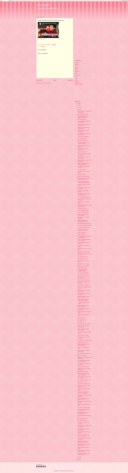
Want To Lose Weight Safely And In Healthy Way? (83, 146)
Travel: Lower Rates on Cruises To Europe (83, 448)
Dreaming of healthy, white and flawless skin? (83, 149)
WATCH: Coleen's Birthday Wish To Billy (84, 405)
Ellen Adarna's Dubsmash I (82, 420)
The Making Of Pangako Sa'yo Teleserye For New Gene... (82, 230)
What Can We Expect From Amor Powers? (83, 185)
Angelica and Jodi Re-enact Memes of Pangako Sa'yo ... (84, 369)
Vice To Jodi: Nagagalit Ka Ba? (83, 366)
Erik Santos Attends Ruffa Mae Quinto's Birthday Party (83, 117)
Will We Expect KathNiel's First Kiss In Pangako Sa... (84, 294)
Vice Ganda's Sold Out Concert (83, 274)
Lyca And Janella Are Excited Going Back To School (84, 134)
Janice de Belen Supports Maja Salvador (83, 191)
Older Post (70, 80)
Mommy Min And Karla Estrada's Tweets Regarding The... (83, 163)
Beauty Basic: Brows (81, 317)
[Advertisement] (54, 12)
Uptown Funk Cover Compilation (83, 285)
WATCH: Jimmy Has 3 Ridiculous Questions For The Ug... (83, 398)
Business (76, 80)
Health (76, 77)
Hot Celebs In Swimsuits (81, 208)
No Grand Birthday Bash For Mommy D (84, 416)
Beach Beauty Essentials (81, 319)
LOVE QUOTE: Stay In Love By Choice (83, 261)
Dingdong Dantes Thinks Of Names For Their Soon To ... (83, 194)
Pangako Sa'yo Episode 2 (81, 151)
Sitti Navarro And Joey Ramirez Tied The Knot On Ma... (84, 125)
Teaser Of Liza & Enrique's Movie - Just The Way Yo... (83, 277)
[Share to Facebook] (54, 44)
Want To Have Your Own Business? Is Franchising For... (84, 377)
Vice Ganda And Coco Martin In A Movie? (83, 202)
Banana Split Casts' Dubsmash (82, 371)
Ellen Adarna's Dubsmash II (82, 418)
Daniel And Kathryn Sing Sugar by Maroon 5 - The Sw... (83, 297)
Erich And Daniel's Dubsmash (82, 272)
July (78, 105)
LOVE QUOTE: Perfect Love (82, 258)
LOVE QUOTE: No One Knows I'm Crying (83, 246)
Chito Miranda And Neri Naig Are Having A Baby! (83, 157)
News (76, 66)
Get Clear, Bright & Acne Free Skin (83, 379)
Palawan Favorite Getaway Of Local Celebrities (83, 243)
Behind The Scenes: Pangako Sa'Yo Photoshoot (83, 282)
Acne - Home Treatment (81, 169)
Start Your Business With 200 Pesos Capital (83, 389)
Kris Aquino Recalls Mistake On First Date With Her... (84, 188)
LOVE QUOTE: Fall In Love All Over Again (84, 249)
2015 (77, 103)
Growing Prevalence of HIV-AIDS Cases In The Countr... (83, 410)
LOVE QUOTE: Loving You (82, 256)
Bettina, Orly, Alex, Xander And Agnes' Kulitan (83, 326)
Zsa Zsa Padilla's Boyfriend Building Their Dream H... (84, 154)
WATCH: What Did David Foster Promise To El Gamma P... (83, 392)
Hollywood (77, 71)
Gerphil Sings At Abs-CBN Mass (83, 265)
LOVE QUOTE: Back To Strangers (83, 251)
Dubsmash (77, 64)
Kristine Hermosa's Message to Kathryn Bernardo (83, 214)
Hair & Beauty (77, 75)
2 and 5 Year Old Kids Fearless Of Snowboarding (83, 309)
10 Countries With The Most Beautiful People (84, 332)
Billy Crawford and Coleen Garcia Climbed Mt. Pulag (83, 454)
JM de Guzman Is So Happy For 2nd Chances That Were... (84, 179)
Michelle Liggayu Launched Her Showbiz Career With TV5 (83, 300)
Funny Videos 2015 (80, 321)
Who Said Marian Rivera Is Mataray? (84, 223)
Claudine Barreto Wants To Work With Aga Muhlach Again (84, 205)
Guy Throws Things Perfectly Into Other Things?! (83, 351)
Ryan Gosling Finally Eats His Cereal (84, 353)
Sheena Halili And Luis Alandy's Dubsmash (83, 218)
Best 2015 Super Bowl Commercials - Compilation (84, 337)
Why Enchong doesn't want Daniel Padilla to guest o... (83, 451)
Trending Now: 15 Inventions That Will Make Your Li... (83, 386)
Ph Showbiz (43, 46)
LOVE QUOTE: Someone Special (83, 227)
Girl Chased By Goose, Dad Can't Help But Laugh (83, 128)
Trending (76, 67)
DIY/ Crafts (77, 82)
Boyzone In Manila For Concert (83, 212)
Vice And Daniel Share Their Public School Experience (83, 237)
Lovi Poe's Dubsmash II (81, 232)
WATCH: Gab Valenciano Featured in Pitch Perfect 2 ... (84, 438)
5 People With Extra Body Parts (83, 210)
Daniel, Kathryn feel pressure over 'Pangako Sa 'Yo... (83, 429)
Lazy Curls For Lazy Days (82, 381)
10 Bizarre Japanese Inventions (82, 335)
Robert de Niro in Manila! (82, 355)
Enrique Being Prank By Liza (82, 342)
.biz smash (42, 5)
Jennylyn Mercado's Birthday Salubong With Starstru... (84, 358)
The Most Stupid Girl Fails (82, 267)
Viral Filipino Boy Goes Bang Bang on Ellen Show (84, 395)
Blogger (72, 470)
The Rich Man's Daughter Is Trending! (84, 225)
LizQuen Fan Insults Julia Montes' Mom (83, 348)
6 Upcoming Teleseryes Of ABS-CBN (84, 340)
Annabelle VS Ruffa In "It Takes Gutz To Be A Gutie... (84, 199)
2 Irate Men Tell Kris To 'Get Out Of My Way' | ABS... (84, 445)
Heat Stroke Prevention (81, 174)
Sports (76, 73)
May (78, 109)
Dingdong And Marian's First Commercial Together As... (82, 221)
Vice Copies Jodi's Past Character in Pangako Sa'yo (83, 364)
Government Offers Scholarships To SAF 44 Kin (83, 167)
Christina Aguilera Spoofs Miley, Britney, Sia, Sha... (83, 329)
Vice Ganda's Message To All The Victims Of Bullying (83, 143)
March (79, 459)
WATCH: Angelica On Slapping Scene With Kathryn (84, 426)
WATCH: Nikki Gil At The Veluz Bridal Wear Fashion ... (83, 344)
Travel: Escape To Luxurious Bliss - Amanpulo (83, 423)
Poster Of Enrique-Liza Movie (82, 114)
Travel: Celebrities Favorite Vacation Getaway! (83, 432)
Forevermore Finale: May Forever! (83, 280)
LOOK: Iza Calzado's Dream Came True (83, 315)
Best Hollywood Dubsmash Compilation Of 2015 (82, 270)
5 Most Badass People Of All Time (83, 383)
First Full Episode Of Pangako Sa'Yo (84, 196)
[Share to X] (53, 44)
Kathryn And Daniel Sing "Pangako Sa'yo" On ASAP (83, 240)
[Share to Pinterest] (55, 44)
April (79, 457)
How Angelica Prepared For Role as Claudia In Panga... (83, 361)
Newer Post (39, 80)
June (78, 107)
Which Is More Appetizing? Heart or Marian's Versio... (84, 290)
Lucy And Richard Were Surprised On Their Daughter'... (84, 111)
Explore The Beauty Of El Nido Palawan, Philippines (83, 306)
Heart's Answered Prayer (81, 138)
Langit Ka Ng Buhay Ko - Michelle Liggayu (83, 172)
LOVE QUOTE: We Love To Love (83, 263)
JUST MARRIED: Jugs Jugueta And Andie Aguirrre (84, 122)
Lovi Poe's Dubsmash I (81, 234)
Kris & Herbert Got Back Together (83, 407)
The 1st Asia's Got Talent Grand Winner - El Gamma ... (83, 435)
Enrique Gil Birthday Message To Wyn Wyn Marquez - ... (84, 160)
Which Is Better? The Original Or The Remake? (84, 287)
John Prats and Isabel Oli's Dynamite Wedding (84, 402)
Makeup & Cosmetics (79, 84)
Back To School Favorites (81, 119)
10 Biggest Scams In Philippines (83, 136)
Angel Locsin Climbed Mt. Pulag (83, 176)
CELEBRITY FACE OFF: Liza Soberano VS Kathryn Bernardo (83, 182)
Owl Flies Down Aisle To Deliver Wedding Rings (83, 131)
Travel (76, 78)
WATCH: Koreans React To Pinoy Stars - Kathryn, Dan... (83, 374)
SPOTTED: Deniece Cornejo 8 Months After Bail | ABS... (83, 441)
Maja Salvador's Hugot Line (82, 140)
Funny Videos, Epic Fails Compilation (84, 323)
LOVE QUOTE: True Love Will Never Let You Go (84, 254)
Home (55, 80)
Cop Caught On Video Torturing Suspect (83, 303)
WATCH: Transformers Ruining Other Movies (84, 312)
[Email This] (51, 44)
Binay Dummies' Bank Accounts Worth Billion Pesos (83, 413)
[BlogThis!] (52, 44)
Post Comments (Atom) (46, 83)
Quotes (76, 69)
